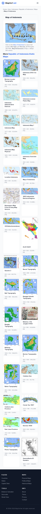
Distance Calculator (8, 492)
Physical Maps (26, 478)
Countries (5, 478)
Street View (5, 497)
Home (5, 9)
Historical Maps (27, 483)
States (3, 481)
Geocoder (5, 494)
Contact (24, 500)
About (24, 492)
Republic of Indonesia (26, 9)
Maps (36, 9)
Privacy (24, 497)
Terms (24, 494)
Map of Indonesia (18, 45)
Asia (9, 9)
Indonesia (15, 9)
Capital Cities (6, 483)
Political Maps (26, 481)
